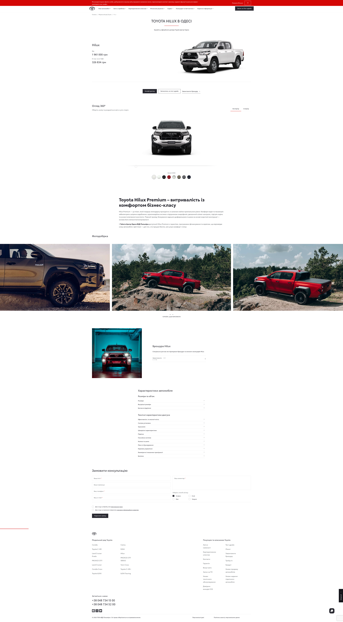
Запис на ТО (207, 572)
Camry (123, 545)
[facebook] (93, 610)
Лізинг (228, 549)
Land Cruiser (97, 565)
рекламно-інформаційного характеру (128, 510)
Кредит (228, 565)
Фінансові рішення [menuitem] (156, 8)
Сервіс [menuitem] (169, 8)
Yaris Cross (125, 565)
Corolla (95, 545)
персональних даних (117, 506)
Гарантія (206, 563)
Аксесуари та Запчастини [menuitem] (184, 8)
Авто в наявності (207, 546)
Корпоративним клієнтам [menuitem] (137, 8)
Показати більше (237, 3)
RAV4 (123, 549)
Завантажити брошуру (231, 554)
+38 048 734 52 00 (103, 604)
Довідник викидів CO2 (208, 587)
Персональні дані (198, 617)
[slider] (136, 165)
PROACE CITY (97, 560)
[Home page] (92, 8)
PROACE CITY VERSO (126, 559)
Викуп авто (207, 567)
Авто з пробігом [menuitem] (119, 8)
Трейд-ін (229, 560)
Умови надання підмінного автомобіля (232, 579)
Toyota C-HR (97, 549)
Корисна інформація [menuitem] (204, 8)
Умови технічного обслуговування (209, 579)
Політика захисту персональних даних (227, 617)
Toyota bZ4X (96, 573)
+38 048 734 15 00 (103, 600)
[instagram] (97, 610)
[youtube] (100, 610)
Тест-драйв (230, 545)
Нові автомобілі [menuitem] (104, 8)
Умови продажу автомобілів (232, 570)
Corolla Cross (97, 569)
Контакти (206, 559)
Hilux (123, 553)
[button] (170, 314)
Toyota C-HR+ (126, 569)
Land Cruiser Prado (97, 554)
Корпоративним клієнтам (209, 553)
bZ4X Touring (126, 573)
